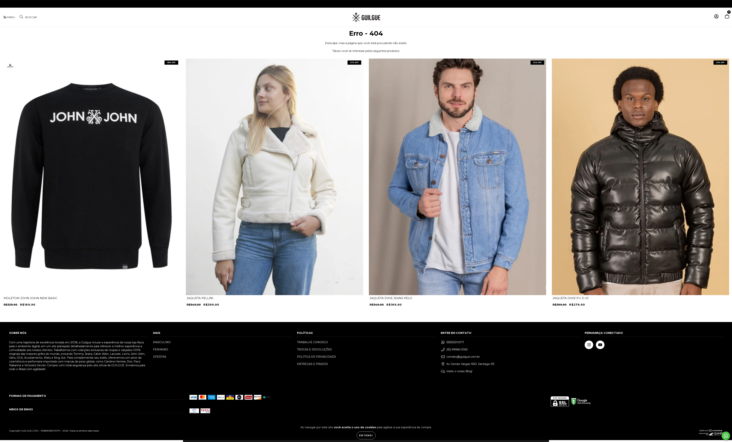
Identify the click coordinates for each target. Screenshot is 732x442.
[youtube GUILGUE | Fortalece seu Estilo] (11, 3)
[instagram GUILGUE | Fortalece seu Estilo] (5, 3)
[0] (727, 18)
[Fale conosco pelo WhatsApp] (726, 436)
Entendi (366, 435)
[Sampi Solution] (711, 434)
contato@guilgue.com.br (463, 356)
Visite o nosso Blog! (459, 371)
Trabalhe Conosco (312, 342)
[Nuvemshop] (711, 431)
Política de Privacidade (316, 356)
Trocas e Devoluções (314, 349)
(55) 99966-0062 (457, 349)
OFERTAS (159, 356)
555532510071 (455, 342)
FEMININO (160, 349)
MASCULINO (162, 342)
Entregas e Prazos (312, 364)
